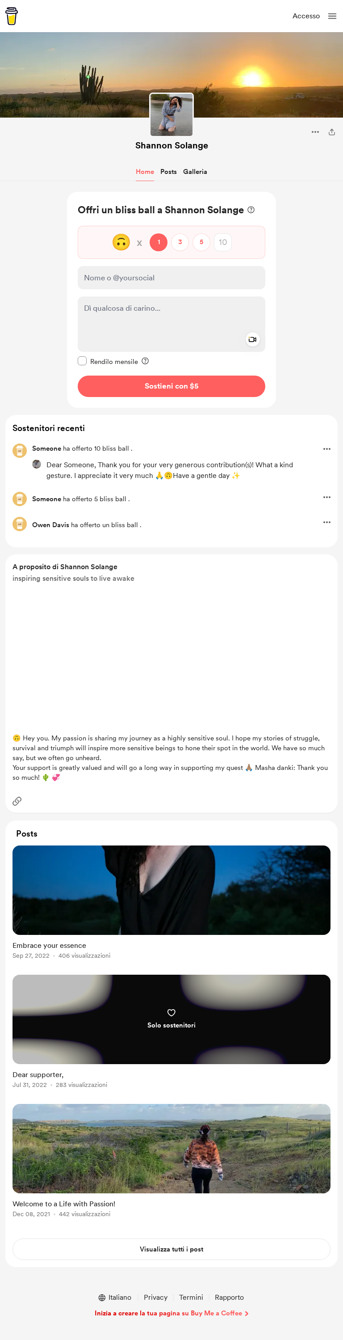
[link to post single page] (171, 903)
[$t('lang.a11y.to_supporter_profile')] (36, 464)
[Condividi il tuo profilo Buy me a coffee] (332, 132)
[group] (171, 907)
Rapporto (229, 1297)
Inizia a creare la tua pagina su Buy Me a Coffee (168, 1313)
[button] (332, 16)
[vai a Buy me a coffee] (11, 16)
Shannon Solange (171, 145)
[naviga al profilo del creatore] (171, 115)
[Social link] (17, 801)
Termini (191, 1297)
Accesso (306, 16)
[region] (171, 300)
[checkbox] (108, 361)
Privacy (155, 1297)
